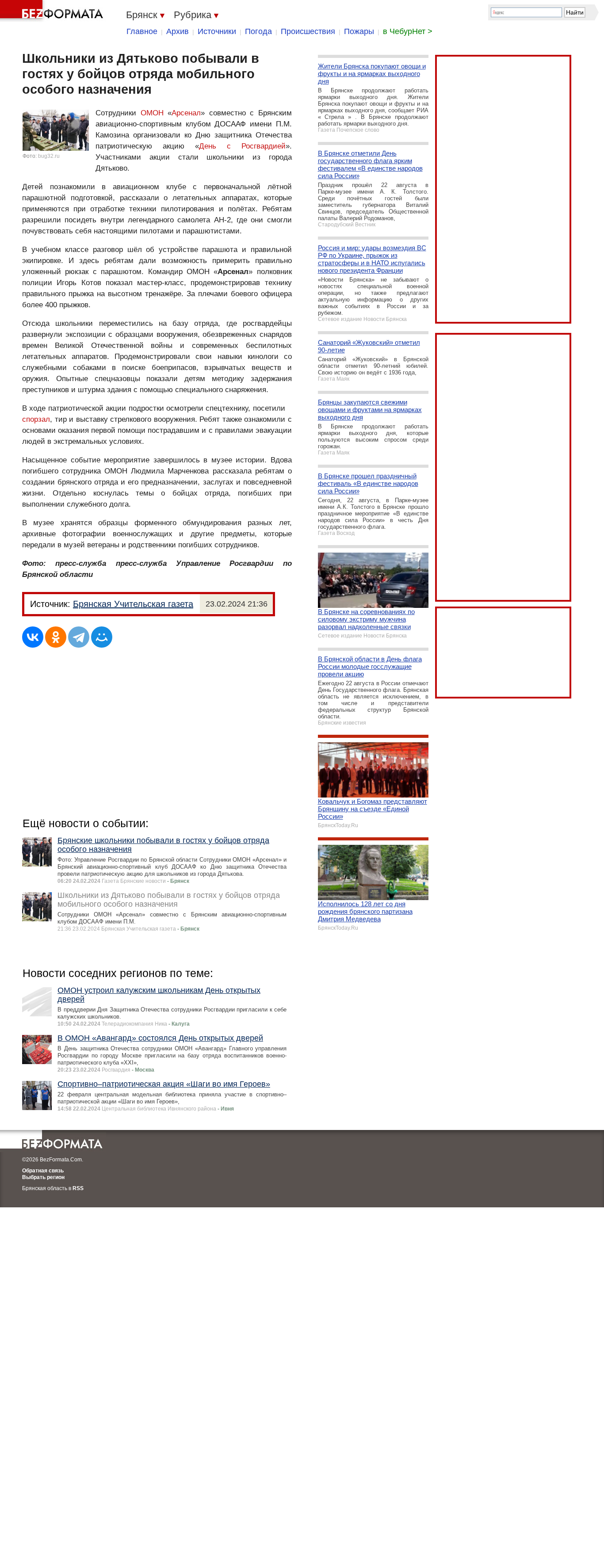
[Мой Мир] (101, 637)
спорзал (36, 419)
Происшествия (308, 31)
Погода (258, 31)
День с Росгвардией (242, 146)
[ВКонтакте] (32, 637)
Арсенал (186, 113)
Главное (141, 31)
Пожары (359, 31)
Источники (217, 31)
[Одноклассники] (55, 637)
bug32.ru (49, 156)
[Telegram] (78, 637)
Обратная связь (43, 1171)
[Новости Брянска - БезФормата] (53, 11)
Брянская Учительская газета (133, 604)
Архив (177, 31)
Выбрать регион (43, 1177)
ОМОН (152, 113)
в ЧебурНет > (407, 31)
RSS (78, 1188)
